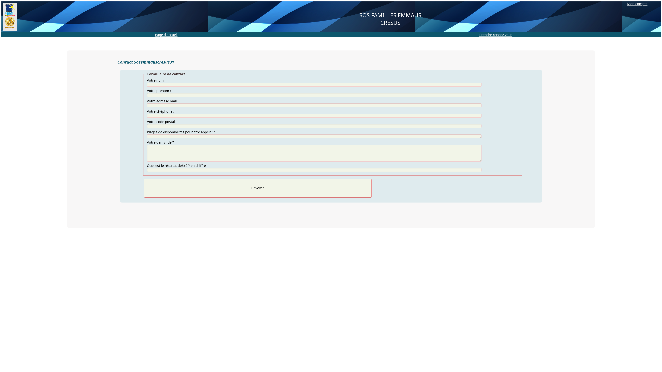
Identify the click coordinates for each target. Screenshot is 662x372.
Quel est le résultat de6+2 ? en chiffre (176, 165)
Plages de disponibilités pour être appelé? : (181, 132)
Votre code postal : (162, 121)
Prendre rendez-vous (495, 34)
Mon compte (637, 3)
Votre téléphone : (160, 111)
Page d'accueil (166, 34)
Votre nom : (156, 80)
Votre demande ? (160, 142)
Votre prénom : (159, 90)
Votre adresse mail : (162, 101)
